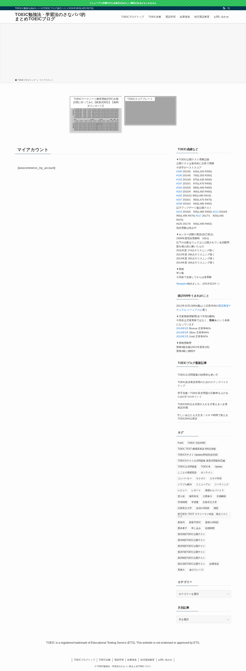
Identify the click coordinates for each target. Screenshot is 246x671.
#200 (179, 187)
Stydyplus (181, 283)
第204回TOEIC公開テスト (191, 540)
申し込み (196, 528)
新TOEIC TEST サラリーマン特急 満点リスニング (203, 515)
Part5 (180, 443)
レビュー (182, 490)
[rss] (224, 8)
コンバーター (185, 478)
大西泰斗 (207, 496)
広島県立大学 (185, 508)
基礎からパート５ (214, 490)
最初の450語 (211, 522)
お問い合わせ (165, 659)
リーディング (221, 484)
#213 (215, 211)
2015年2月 (182, 336)
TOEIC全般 (105, 659)
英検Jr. (181, 569)
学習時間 (182, 502)
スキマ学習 (216, 478)
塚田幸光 (193, 496)
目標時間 (209, 528)
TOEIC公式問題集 (187, 466)
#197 (179, 183)
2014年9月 (182, 332)
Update (218, 466)
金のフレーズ (196, 569)
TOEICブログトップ (84, 659)
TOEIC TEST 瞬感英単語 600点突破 (197, 448)
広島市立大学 (210, 502)
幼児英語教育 (147, 659)
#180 (179, 171)
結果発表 (214, 563)
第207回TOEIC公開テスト (191, 552)
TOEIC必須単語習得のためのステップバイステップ (203, 384)
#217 (199, 215)
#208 (179, 203)
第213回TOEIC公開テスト (191, 563)
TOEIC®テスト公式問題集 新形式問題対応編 (201, 460)
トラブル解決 (185, 484)
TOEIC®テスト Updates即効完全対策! (198, 454)
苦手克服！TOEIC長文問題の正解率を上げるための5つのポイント (203, 395)
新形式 (181, 522)
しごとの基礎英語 (187, 472)
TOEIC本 (206, 466)
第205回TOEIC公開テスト (191, 546)
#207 (179, 199)
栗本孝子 (182, 528)
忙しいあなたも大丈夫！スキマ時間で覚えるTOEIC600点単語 (203, 417)
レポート (196, 490)
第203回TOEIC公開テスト (191, 534)
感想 (216, 508)
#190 (179, 175)
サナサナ (200, 478)
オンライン (207, 472)
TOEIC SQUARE (196, 443)
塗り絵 (181, 496)
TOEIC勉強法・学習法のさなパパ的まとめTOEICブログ (50, 16)
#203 (179, 191)
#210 (179, 211)
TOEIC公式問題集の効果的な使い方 (198, 374)
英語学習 (119, 659)
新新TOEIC (195, 522)
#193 (179, 179)
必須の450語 (202, 508)
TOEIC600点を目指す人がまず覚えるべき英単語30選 (202, 406)
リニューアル (203, 484)
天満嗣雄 (221, 496)
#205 (179, 195)
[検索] (228, 8)
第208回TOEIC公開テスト (191, 558)
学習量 (194, 502)
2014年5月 (182, 328)
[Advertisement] (123, 51)
